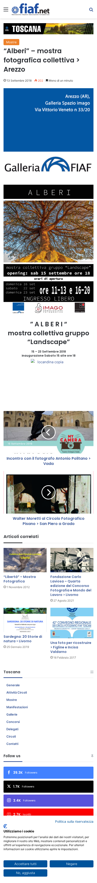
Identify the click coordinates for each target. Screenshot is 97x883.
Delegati (12, 729)
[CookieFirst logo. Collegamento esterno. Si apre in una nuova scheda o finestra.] (5, 826)
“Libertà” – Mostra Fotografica (20, 579)
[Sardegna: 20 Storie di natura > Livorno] (25, 620)
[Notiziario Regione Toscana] (30, 9)
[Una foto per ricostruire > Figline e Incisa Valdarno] (71, 623)
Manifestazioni (17, 707)
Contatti (12, 744)
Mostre (11, 42)
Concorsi (13, 722)
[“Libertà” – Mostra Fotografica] (25, 560)
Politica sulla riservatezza (74, 821)
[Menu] (6, 11)
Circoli (11, 736)
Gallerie (11, 714)
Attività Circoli (16, 692)
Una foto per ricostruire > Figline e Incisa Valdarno (70, 647)
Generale (13, 685)
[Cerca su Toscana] (91, 11)
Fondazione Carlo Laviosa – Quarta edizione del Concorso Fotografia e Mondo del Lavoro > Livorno (70, 585)
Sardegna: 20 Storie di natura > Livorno (23, 638)
